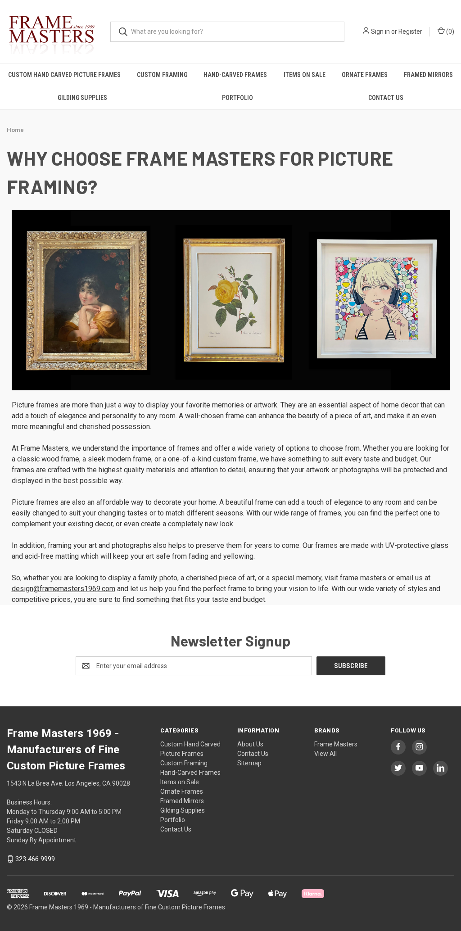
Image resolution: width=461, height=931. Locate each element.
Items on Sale (304, 74)
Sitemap (249, 763)
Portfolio (237, 97)
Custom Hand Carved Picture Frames (64, 74)
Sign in (380, 31)
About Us (250, 744)
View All (325, 753)
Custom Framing (162, 74)
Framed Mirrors (428, 74)
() (449, 31)
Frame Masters (335, 744)
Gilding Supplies (82, 97)
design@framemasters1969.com (63, 588)
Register (410, 31)
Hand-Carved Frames (235, 74)
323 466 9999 (35, 859)
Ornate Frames (365, 74)
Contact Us (385, 97)
